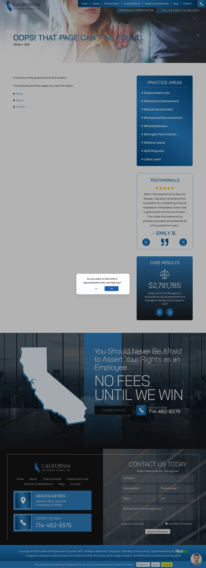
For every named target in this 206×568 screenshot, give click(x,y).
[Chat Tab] (103, 284)
